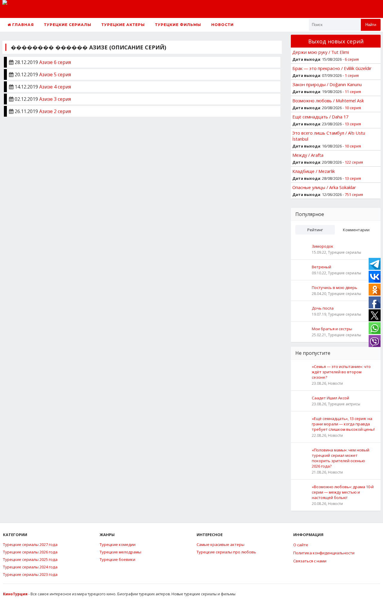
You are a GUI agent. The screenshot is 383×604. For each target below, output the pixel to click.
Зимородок (322, 246)
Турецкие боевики (117, 559)
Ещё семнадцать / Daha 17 (320, 117)
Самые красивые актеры (220, 544)
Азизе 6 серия (55, 62)
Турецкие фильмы (178, 24)
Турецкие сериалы (67, 24)
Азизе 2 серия (55, 111)
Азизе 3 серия (55, 99)
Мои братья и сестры (332, 328)
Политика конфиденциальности (324, 553)
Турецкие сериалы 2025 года (30, 559)
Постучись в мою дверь (334, 287)
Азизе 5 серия (55, 74)
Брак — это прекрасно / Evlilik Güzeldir (332, 68)
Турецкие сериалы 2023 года (30, 574)
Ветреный (321, 267)
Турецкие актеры (123, 24)
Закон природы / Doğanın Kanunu (327, 84)
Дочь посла (323, 308)
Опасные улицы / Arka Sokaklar (324, 187)
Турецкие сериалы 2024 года (30, 567)
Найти (370, 24)
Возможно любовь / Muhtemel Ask (328, 101)
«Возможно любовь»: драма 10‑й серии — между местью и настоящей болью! (343, 492)
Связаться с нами (309, 561)
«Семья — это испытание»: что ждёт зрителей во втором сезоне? (341, 372)
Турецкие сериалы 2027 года (30, 544)
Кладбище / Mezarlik (313, 171)
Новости (222, 24)
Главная (22, 24)
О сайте (300, 544)
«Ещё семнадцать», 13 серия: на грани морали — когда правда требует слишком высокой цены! (343, 424)
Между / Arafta (307, 155)
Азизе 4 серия (55, 86)
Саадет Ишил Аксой (330, 398)
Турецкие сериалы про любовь (226, 552)
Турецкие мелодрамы (120, 552)
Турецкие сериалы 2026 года (30, 552)
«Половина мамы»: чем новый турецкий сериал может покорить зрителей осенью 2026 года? (340, 458)
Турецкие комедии (118, 544)
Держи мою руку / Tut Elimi (320, 52)
